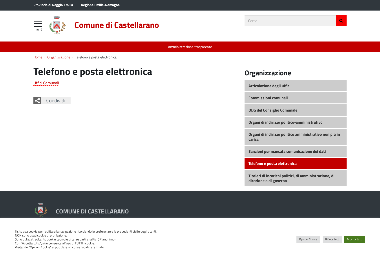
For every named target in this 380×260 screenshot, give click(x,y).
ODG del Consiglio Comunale (272, 110)
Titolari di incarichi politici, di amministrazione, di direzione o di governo (291, 178)
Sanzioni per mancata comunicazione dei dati (287, 151)
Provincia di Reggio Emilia (53, 4)
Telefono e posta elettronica (272, 163)
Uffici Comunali (46, 82)
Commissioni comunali (268, 98)
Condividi (55, 100)
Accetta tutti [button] (354, 239)
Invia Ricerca (341, 20)
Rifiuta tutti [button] (332, 239)
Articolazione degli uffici (269, 85)
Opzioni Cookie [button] (308, 239)
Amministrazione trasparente (190, 46)
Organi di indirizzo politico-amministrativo (285, 122)
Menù (38, 29)
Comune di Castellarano (116, 25)
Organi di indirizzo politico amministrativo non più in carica (294, 136)
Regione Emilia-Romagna (100, 4)
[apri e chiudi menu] (38, 23)
